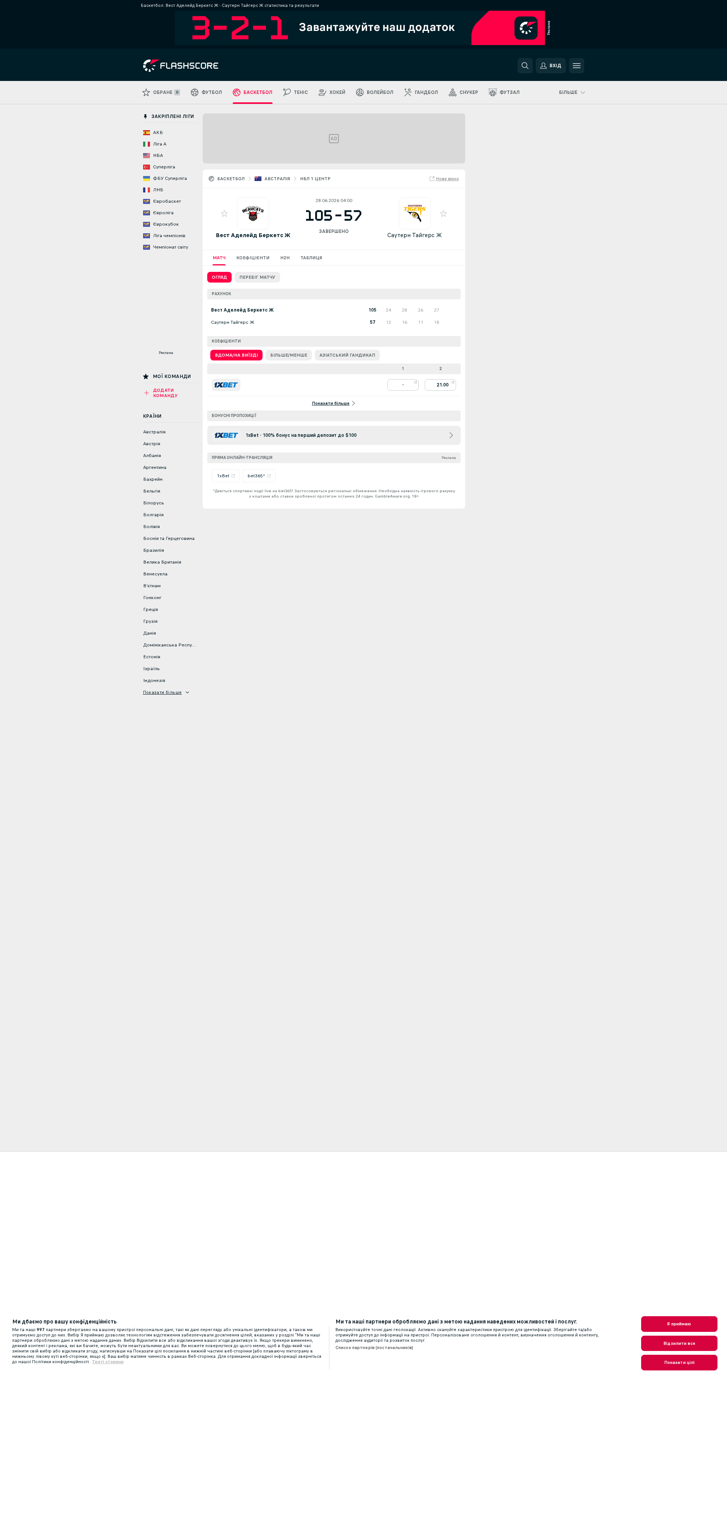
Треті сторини (108, 1361)
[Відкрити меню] (576, 65)
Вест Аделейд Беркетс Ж (253, 235)
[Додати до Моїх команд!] (224, 213)
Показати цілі (679, 1362)
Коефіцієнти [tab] (252, 257)
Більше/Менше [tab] (288, 355)
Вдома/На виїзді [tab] (236, 355)
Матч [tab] (219, 257)
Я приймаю (679, 1324)
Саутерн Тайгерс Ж (414, 235)
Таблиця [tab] (311, 257)
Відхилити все (679, 1343)
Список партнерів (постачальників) (374, 1347)
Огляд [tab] (219, 277)
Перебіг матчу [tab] (257, 277)
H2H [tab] (285, 257)
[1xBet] (226, 385)
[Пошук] (525, 65)
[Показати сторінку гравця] (253, 213)
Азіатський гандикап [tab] (347, 355)
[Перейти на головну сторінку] (195, 66)
